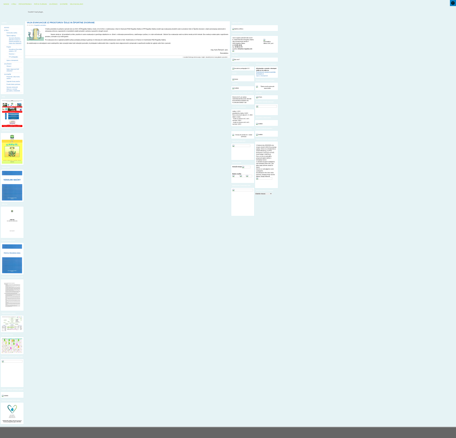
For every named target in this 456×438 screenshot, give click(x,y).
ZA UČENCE (53, 4)
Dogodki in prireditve (40, 25)
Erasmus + (12, 54)
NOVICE (6, 4)
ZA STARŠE (64, 4)
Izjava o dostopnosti (12, 60)
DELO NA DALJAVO (76, 4)
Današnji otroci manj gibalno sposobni (216, 57)
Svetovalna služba (12, 32)
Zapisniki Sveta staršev (13, 81)
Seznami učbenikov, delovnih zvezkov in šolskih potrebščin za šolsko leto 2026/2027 (15, 40)
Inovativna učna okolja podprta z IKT (15, 50)
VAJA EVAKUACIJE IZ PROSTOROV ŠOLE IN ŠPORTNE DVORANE (61, 22)
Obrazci (9, 66)
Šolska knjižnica (11, 35)
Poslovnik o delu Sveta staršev (13, 77)
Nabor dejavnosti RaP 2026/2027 (13, 70)
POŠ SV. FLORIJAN (40, 4)
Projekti (9, 47)
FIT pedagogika (13, 57)
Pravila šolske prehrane (13, 84)
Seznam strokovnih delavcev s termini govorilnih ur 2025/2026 (13, 89)
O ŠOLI (14, 4)
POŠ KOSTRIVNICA (25, 4)
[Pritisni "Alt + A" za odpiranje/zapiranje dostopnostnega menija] (453, 3)
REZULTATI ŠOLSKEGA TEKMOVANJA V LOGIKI (194, 57)
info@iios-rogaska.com (245, 49)
